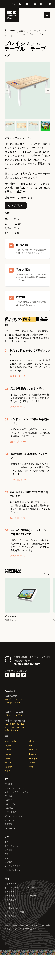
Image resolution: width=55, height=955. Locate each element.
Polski (7, 758)
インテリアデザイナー (14, 866)
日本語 (8, 771)
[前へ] (7, 91)
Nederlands (10, 741)
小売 (6, 842)
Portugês (33, 758)
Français (33, 749)
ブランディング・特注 (14, 911)
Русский (8, 762)
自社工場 (8, 796)
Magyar (8, 767)
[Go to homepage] (12, 15)
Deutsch (33, 745)
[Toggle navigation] (47, 15)
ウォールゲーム (11, 883)
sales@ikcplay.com (27, 664)
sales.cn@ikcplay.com (27, 4)
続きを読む (15, 376)
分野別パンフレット (13, 870)
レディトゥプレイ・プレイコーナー (20, 895)
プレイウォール (11, 907)
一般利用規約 (10, 812)
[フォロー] (7, 675)
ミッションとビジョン (14, 788)
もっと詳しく (15, 205)
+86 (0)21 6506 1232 (20, 4)
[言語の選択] (50, 4)
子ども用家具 (10, 899)
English (8, 745)
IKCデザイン (10, 800)
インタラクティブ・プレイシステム (20, 887)
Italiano (32, 754)
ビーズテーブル (11, 891)
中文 (31, 767)
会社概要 (8, 784)
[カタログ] (41, 4)
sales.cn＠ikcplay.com (15, 727)
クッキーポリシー (12, 820)
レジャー (8, 858)
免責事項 (8, 824)
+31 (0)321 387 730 (14, 699)
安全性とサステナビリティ (16, 792)
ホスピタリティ (11, 846)
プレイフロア (10, 903)
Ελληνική (9, 754)
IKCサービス (10, 804)
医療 (6, 854)
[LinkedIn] (34, 4)
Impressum (10, 828)
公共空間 (8, 850)
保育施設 (8, 862)
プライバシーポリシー (14, 816)
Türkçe (32, 762)
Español (8, 749)
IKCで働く (9, 808)
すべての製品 (10, 916)
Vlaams (32, 741)
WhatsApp (13, 4)
